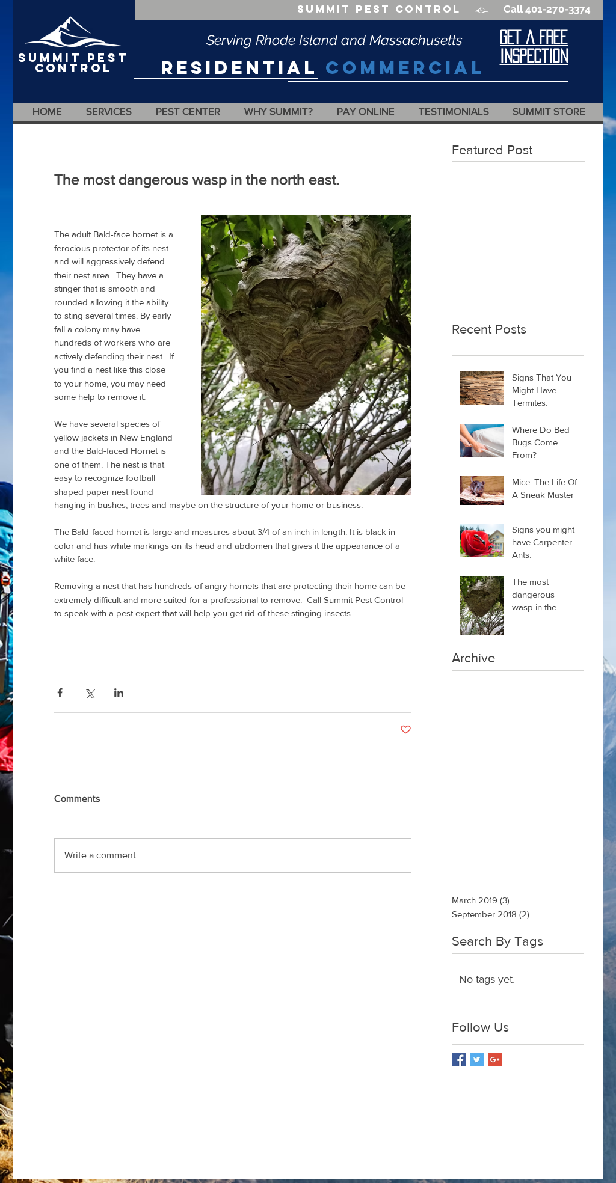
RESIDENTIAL (239, 68)
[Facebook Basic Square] (459, 1059)
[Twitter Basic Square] (477, 1059)
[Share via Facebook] (60, 692)
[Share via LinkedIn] (119, 692)
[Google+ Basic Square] (495, 1059)
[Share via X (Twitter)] (89, 692)
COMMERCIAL (405, 68)
